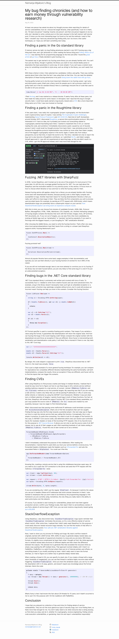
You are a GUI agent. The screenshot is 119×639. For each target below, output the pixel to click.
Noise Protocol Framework (44, 117)
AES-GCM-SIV (62, 117)
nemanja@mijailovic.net (33, 627)
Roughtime (53, 119)
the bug (32, 96)
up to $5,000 (29, 509)
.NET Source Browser (45, 423)
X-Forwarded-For (72, 447)
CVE (75, 101)
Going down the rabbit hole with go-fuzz (76, 77)
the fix (73, 137)
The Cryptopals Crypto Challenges (74, 115)
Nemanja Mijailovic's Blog (38, 2)
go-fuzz (35, 57)
